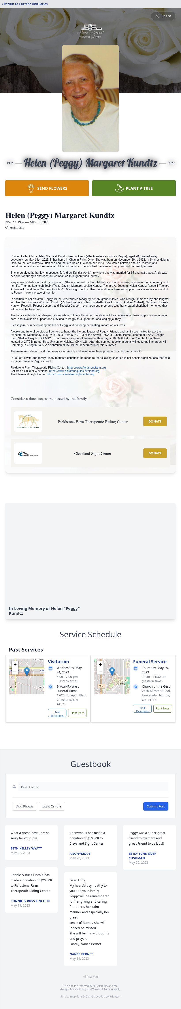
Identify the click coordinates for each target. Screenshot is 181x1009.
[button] (27, 671)
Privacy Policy (78, 989)
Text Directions (57, 713)
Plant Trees (77, 713)
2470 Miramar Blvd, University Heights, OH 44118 (156, 695)
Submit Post (156, 806)
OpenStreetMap (95, 996)
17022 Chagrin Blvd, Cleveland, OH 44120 (72, 699)
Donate (155, 421)
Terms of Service (102, 989)
